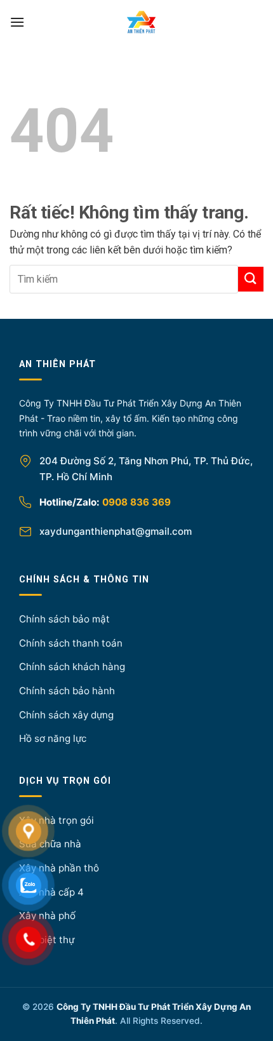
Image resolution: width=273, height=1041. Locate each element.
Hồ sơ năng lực (52, 738)
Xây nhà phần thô (59, 868)
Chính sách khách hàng (72, 667)
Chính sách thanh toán (71, 643)
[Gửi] (250, 279)
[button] (17, 21)
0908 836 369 (136, 502)
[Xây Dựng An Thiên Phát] (141, 22)
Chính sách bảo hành (67, 691)
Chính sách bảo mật (64, 619)
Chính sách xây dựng (66, 715)
